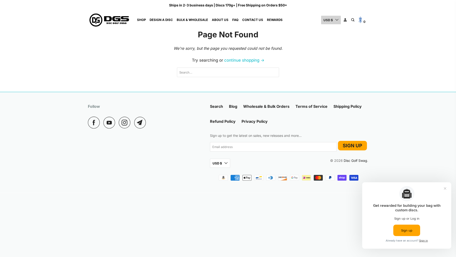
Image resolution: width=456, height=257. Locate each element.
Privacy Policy (255, 121)
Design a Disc (161, 20)
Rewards (275, 20)
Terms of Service (311, 106)
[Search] (353, 20)
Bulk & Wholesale (192, 20)
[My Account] (345, 20)
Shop (141, 20)
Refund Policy (223, 121)
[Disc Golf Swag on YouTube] (110, 122)
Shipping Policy (347, 106)
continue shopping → (244, 60)
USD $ (328, 20)
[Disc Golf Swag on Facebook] (95, 122)
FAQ (235, 20)
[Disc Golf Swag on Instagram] (126, 122)
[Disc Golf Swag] (109, 20)
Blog (233, 106)
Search (216, 106)
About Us (220, 20)
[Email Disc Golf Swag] (141, 122)
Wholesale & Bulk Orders (266, 106)
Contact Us (252, 20)
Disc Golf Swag (355, 161)
